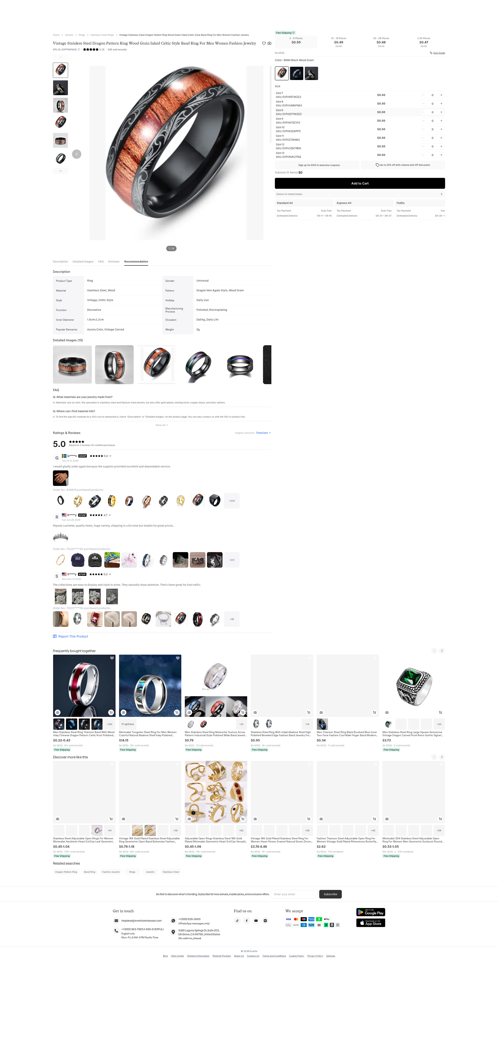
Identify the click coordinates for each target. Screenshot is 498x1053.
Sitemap (330, 955)
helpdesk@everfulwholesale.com (141, 920)
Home (56, 34)
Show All (160, 425)
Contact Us (253, 955)
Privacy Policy (315, 955)
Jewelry (69, 34)
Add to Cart (360, 183)
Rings (82, 34)
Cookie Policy (296, 955)
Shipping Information (198, 955)
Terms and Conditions (274, 955)
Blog (165, 955)
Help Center (177, 955)
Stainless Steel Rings (102, 34)
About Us (239, 955)
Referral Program (222, 955)
